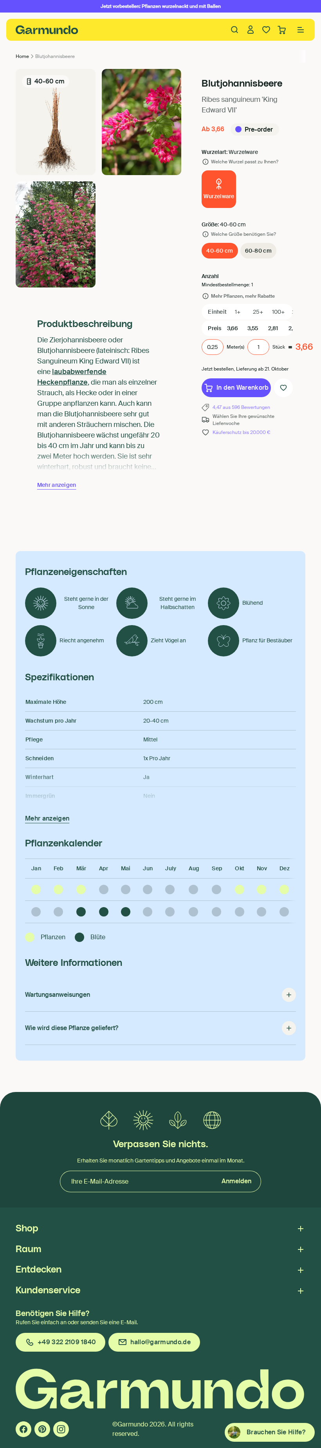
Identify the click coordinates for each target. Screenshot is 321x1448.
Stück (278, 347)
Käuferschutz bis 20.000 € (241, 432)
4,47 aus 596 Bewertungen (241, 407)
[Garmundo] (47, 29)
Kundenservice (48, 1290)
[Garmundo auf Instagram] (61, 1429)
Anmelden (236, 1181)
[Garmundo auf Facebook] (23, 1429)
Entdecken (38, 1269)
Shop (27, 1228)
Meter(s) (235, 347)
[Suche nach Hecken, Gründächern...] (235, 30)
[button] (300, 30)
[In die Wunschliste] (283, 387)
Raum (28, 1249)
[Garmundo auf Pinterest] (42, 1429)
